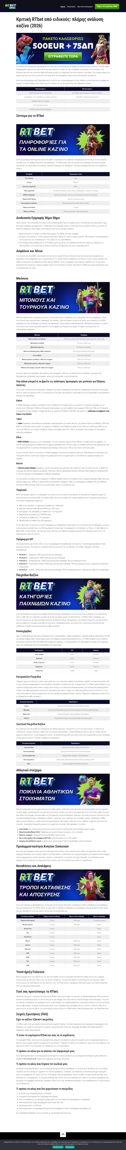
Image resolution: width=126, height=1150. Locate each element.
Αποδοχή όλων (58, 1147)
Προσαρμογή (70, 1147)
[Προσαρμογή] (124, 1145)
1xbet (20, 423)
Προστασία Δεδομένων (85, 7)
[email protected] (30, 1059)
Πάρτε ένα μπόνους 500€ (107, 6)
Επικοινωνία (71, 7)
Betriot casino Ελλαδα (27, 468)
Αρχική (62, 7)
